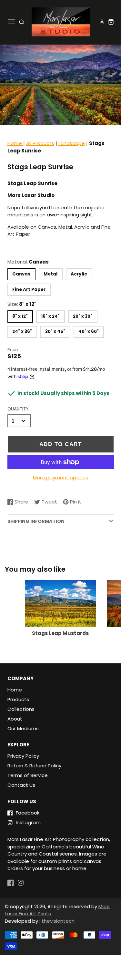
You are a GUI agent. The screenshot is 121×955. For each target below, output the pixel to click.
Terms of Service (27, 775)
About (14, 718)
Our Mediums (23, 728)
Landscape (71, 143)
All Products (40, 143)
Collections (21, 709)
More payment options (60, 477)
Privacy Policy (23, 756)
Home (15, 143)
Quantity (17, 409)
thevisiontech (58, 921)
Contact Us (21, 785)
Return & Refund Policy (34, 765)
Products (18, 699)
